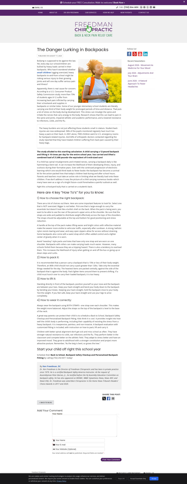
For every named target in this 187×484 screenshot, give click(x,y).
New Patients (126, 12)
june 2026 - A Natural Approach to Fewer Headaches (137, 83)
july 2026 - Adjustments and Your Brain (140, 74)
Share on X (104, 398)
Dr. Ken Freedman (71, 12)
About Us (53, 12)
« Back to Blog (45, 402)
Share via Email (113, 398)
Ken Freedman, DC (52, 366)
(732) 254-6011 (131, 7)
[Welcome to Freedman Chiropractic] (93, 36)
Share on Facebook (109, 398)
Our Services (90, 12)
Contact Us (144, 12)
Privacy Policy (61, 481)
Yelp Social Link (134, 54)
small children (44, 72)
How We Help (108, 12)
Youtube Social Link (140, 54)
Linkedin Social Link (145, 54)
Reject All (121, 478)
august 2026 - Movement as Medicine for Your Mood (140, 66)
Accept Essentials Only (138, 478)
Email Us (39, 8)
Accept (154, 478)
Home (40, 12)
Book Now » (119, 2)
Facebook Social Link (129, 54)
